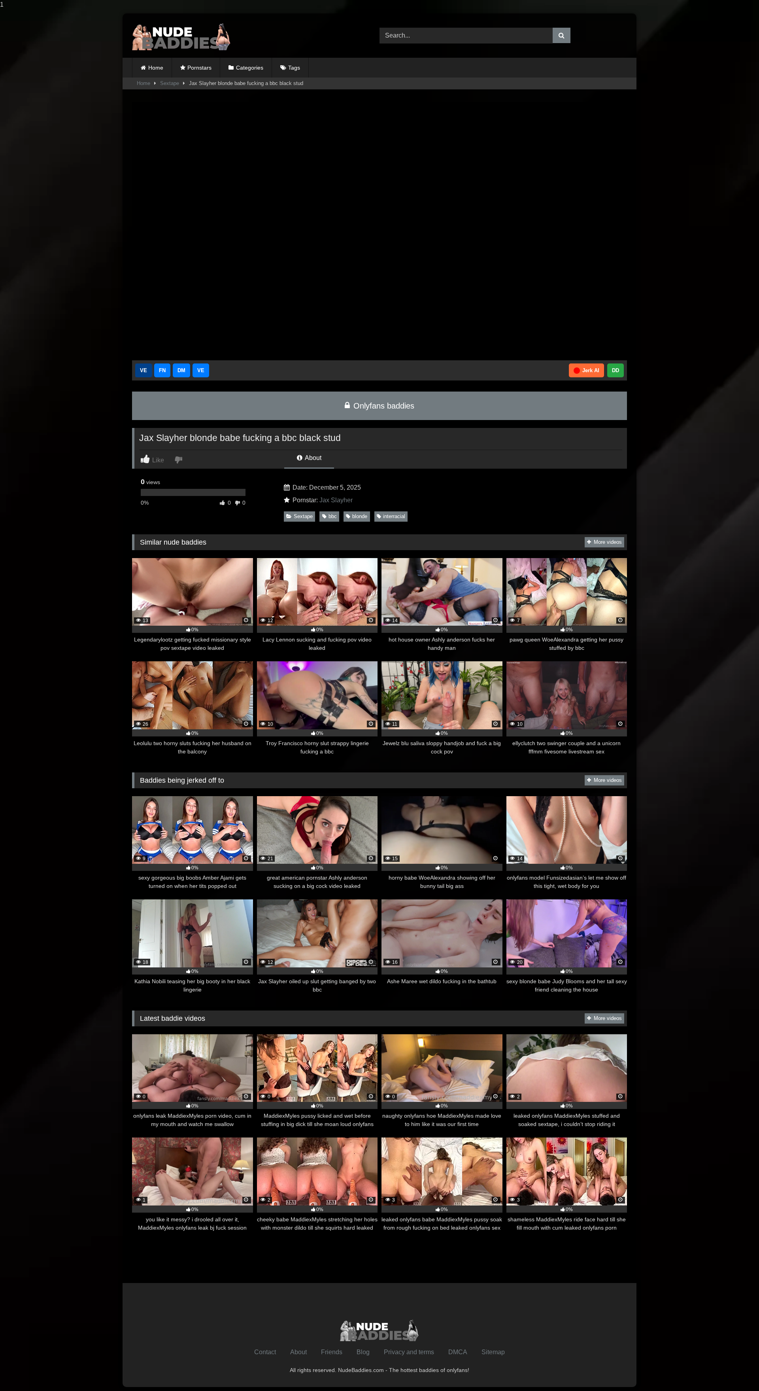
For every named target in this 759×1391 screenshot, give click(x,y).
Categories (249, 67)
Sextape (169, 83)
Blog (363, 1352)
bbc (333, 516)
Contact (265, 1352)
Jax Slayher (336, 500)
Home (155, 67)
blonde (359, 516)
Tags (294, 67)
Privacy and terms (409, 1352)
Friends (331, 1352)
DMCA (457, 1352)
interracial (394, 516)
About (312, 457)
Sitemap (493, 1352)
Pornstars (199, 67)
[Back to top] (734, 1369)
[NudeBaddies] (181, 35)
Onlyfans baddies (382, 405)
